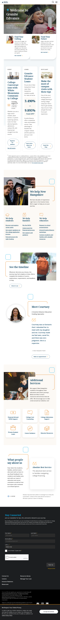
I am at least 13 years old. (15, 550)
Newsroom (5, 584)
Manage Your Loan (26, 579)
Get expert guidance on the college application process (13, 232)
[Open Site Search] (53, 2)
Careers (4, 579)
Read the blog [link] (45, 146)
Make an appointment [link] (40, 356)
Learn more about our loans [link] (29, 145)
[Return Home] (5, 2)
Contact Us (5, 576)
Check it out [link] (14, 286)
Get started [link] (18, 55)
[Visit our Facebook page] (38, 604)
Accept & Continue (49, 611)
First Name (8, 533)
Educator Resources (47, 433)
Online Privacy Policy (7, 615)
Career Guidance (30, 433)
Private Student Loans (13, 433)
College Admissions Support (47, 418)
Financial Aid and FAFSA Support (13, 418)
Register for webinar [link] (12, 142)
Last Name (34, 533)
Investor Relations (7, 581)
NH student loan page (37, 163)
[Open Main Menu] (56, 2)
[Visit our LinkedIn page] (47, 604)
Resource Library (25, 576)
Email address (9, 539)
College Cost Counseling (30, 418)
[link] (11, 496)
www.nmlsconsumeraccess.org (9, 597)
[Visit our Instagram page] (42, 604)
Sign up (50, 565)
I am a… (7, 544)
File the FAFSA (26, 225)
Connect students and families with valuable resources (46, 237)
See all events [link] (11, 148)
